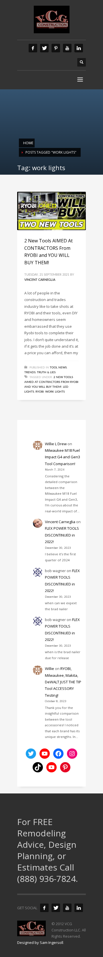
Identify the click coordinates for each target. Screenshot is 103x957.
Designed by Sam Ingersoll (40, 942)
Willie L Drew (56, 443)
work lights (55, 391)
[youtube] (67, 908)
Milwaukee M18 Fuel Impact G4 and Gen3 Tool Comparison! (62, 457)
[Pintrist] (56, 48)
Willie (49, 668)
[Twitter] (56, 908)
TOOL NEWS (58, 367)
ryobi (39, 391)
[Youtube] (67, 48)
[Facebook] (33, 48)
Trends (29, 372)
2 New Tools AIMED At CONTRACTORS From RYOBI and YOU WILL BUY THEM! (51, 382)
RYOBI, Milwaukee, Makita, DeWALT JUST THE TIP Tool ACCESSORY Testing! (63, 682)
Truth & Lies (46, 372)
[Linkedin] (78, 48)
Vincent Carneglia (39, 279)
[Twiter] (44, 48)
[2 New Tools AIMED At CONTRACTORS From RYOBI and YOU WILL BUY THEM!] (51, 211)
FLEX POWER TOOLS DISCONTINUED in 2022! (62, 535)
